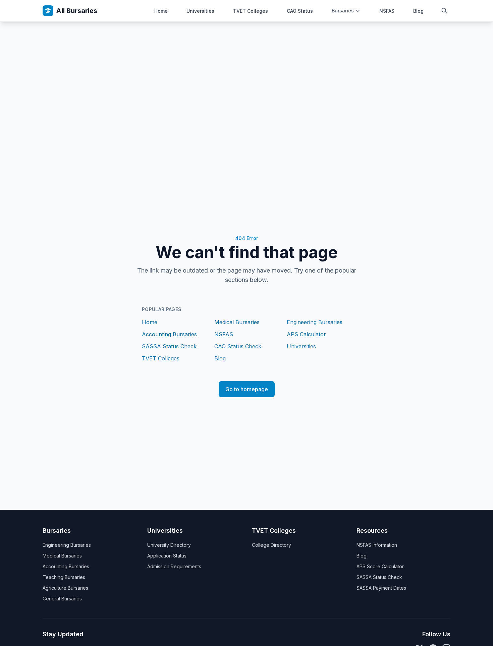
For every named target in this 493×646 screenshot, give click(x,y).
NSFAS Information (377, 545)
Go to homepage (246, 389)
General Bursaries (62, 598)
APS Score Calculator (380, 566)
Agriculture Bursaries (65, 588)
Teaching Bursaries (64, 577)
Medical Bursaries (237, 322)
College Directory (271, 545)
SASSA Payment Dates (381, 588)
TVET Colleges (250, 11)
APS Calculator (306, 334)
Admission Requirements (174, 566)
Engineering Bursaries (314, 322)
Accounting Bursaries (169, 334)
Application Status (166, 556)
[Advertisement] (246, 72)
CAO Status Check (237, 346)
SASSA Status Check (169, 346)
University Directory (169, 545)
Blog (418, 11)
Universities (200, 11)
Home (161, 11)
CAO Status (300, 11)
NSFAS (386, 11)
